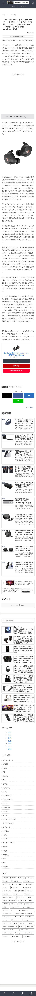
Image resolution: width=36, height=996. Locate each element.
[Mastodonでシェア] (14, 679)
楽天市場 (16, 366)
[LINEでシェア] (18, 401)
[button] (32, 620)
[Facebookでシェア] (18, 395)
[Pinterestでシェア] (14, 689)
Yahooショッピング (16, 370)
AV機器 (5, 387)
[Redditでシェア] (22, 684)
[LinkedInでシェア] (22, 689)
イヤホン (20, 387)
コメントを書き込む (18, 605)
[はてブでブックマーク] (29, 395)
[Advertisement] (18, 94)
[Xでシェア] (7, 395)
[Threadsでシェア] (14, 684)
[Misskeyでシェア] (30, 679)
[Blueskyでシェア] (22, 679)
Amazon (16, 361)
